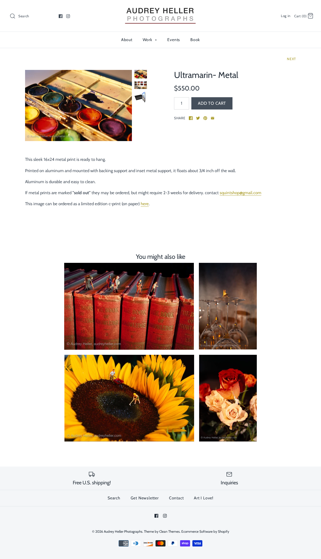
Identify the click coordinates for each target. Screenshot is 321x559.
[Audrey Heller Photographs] (160, 8)
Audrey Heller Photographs (123, 531)
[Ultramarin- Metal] (78, 105)
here (145, 203)
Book (195, 39)
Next (291, 59)
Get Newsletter (145, 498)
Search (114, 498)
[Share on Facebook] (191, 118)
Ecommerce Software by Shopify (205, 531)
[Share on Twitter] (198, 118)
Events (173, 39)
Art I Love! (203, 498)
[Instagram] (68, 16)
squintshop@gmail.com (240, 192)
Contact (176, 498)
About (126, 39)
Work (150, 39)
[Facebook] (60, 16)
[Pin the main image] (205, 118)
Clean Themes (169, 531)
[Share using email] (212, 118)
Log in (286, 16)
